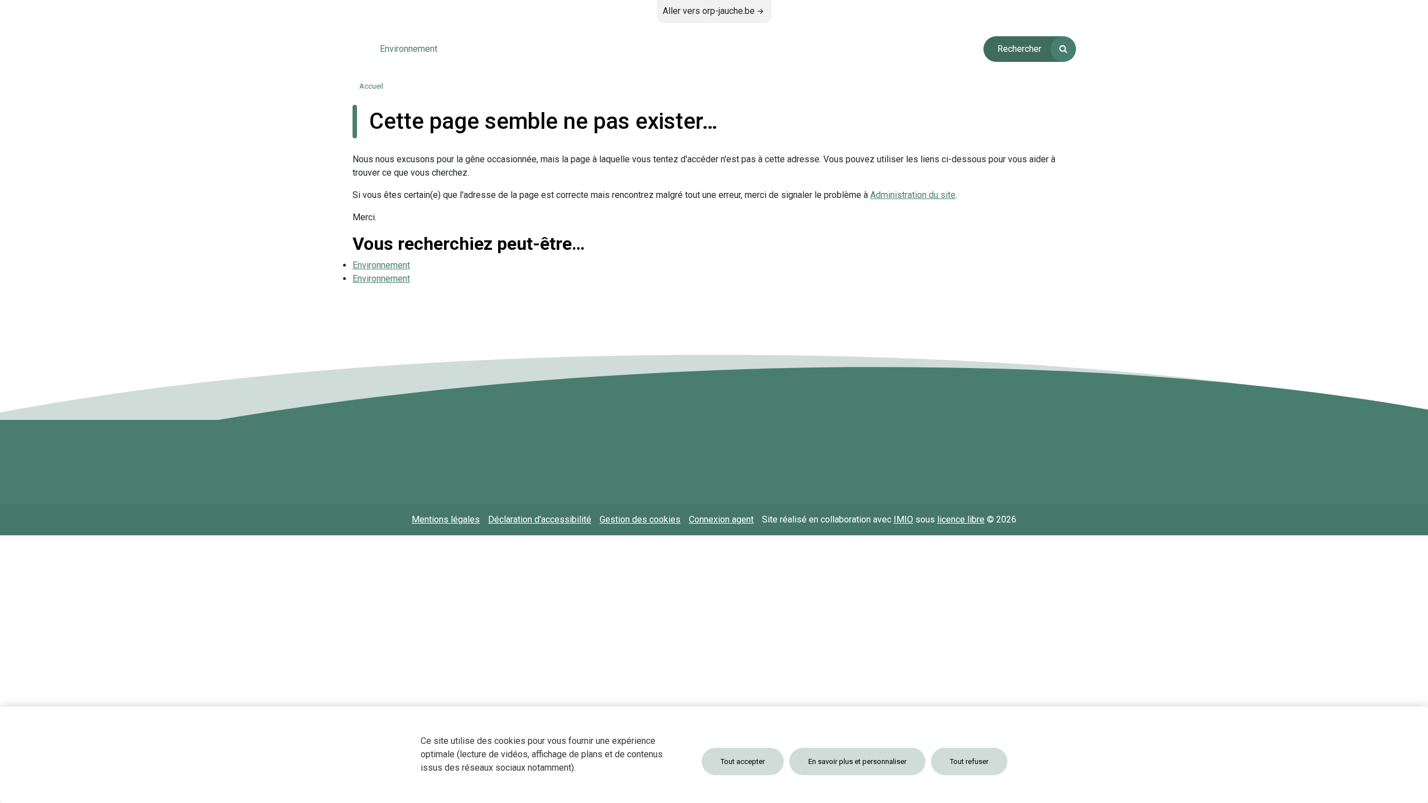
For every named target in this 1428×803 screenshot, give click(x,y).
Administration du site (913, 195)
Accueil (371, 86)
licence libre (961, 519)
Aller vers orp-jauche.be (709, 11)
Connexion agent (721, 519)
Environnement (381, 265)
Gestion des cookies (640, 519)
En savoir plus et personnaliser (857, 761)
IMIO (903, 519)
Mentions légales (446, 519)
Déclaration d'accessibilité (539, 519)
